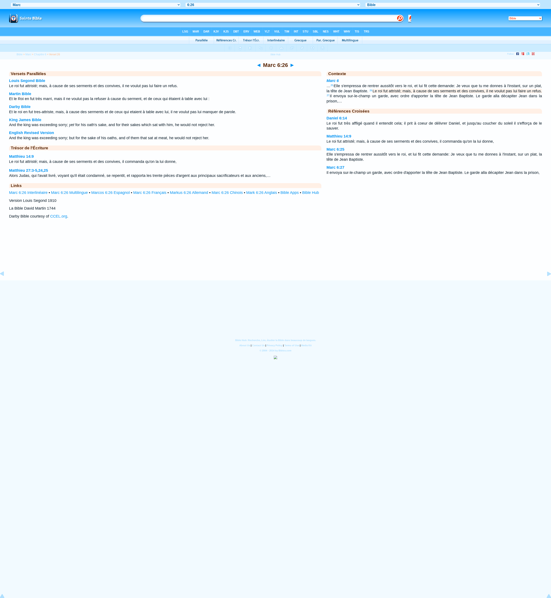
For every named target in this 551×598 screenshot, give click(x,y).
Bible (20, 54)
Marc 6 (333, 81)
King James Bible (25, 120)
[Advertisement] (275, 253)
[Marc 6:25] (5, 283)
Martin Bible (20, 94)
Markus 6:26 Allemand (189, 192)
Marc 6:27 (335, 167)
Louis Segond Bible (27, 81)
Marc (28, 54)
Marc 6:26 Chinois (227, 192)
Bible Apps (289, 192)
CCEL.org (58, 216)
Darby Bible (20, 107)
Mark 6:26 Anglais (261, 192)
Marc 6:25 (335, 149)
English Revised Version (31, 133)
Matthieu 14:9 (21, 156)
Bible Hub (310, 192)
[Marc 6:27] (545, 283)
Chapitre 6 (40, 54)
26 (371, 90)
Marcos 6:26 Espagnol (110, 192)
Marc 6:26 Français (149, 192)
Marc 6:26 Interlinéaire (28, 192)
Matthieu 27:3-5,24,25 (28, 170)
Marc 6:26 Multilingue (69, 192)
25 (332, 85)
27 (328, 95)
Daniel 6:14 (337, 118)
